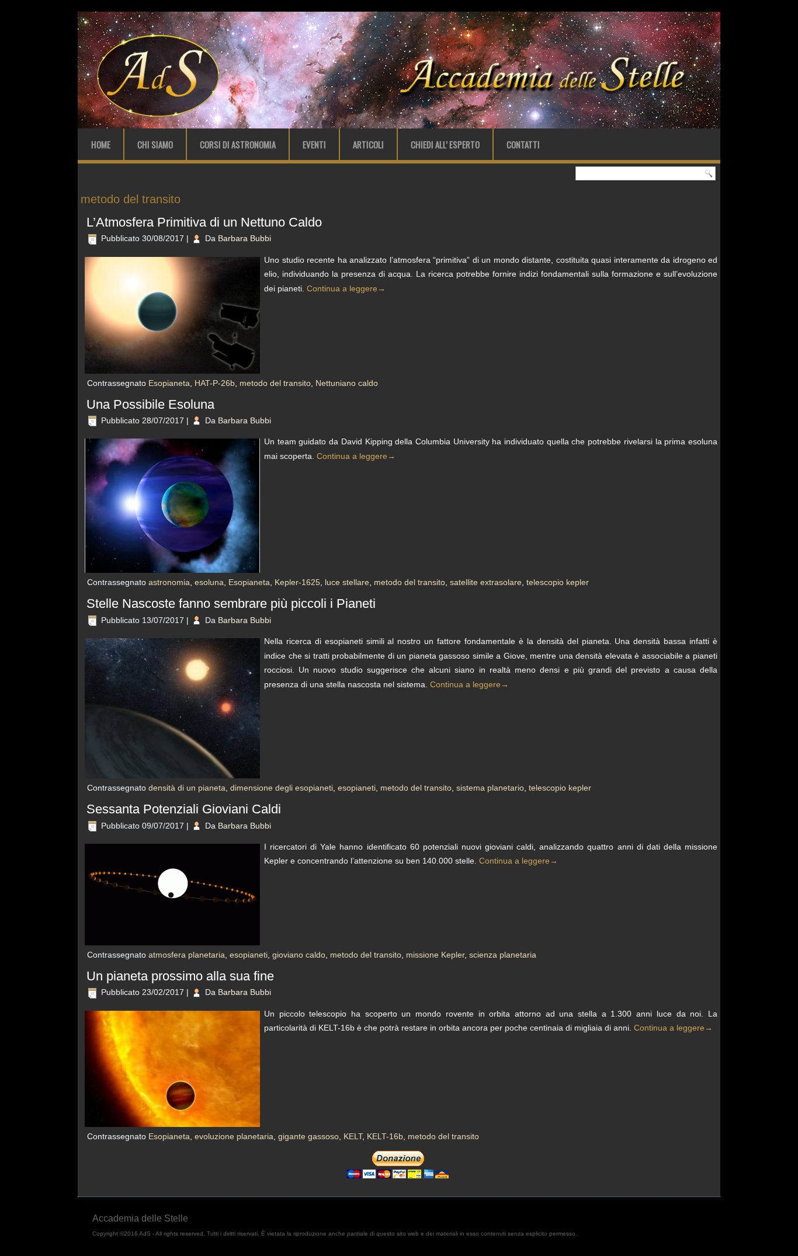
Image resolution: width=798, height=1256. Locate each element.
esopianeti (357, 787)
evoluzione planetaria (234, 1136)
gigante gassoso (308, 1136)
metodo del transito (275, 383)
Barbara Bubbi (244, 238)
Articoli (368, 144)
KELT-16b (385, 1136)
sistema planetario (490, 787)
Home (100, 144)
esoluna (209, 582)
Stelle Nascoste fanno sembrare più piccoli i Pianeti (231, 603)
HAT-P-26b (215, 383)
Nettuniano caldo (346, 383)
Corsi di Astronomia (238, 144)
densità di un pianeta (186, 787)
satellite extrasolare (486, 582)
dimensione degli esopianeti (281, 787)
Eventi (314, 144)
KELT (353, 1136)
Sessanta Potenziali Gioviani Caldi (183, 809)
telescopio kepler (557, 582)
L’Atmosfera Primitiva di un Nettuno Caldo (204, 222)
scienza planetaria (502, 954)
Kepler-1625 (297, 582)
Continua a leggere (346, 288)
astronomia (169, 582)
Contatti (523, 144)
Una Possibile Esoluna (150, 404)
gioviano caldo (298, 954)
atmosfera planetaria (186, 954)
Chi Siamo (155, 144)
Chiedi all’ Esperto (445, 144)
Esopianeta (169, 383)
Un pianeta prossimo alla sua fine (180, 976)
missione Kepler (435, 954)
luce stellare (347, 582)
